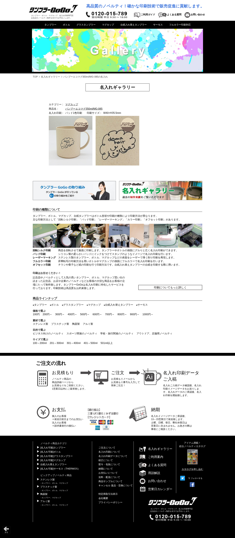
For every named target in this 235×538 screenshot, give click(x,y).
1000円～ (147, 314)
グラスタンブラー (86, 24)
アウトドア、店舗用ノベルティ (154, 333)
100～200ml (40, 343)
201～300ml (57, 343)
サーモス (158, 24)
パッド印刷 (87, 219)
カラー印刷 (133, 219)
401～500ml (91, 343)
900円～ (134, 314)
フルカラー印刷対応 (180, 24)
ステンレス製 (40, 324)
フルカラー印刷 (42, 261)
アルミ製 (88, 324)
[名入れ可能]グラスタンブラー (56, 456)
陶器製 (76, 324)
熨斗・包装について (109, 464)
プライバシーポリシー (110, 502)
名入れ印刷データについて (112, 456)
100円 (36, 314)
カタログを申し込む (192, 469)
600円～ (97, 314)
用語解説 (154, 473)
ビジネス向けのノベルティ (48, 333)
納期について (105, 468)
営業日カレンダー (160, 489)
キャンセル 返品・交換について (115, 485)
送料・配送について (109, 477)
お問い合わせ (157, 481)
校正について (105, 460)
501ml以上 (107, 343)
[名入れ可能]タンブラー (53, 447)
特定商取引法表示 (108, 494)
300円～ (60, 314)
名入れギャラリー (50, 76)
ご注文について (106, 447)
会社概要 (103, 498)
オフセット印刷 (154, 219)
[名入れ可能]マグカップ (53, 460)
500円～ (85, 314)
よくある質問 (157, 465)
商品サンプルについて (110, 481)
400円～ (72, 314)
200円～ (47, 314)
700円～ (109, 314)
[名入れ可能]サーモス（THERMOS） (60, 468)
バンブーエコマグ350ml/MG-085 (83, 108)
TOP (35, 76)
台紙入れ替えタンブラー (133, 24)
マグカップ (108, 24)
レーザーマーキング (110, 219)
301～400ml (74, 343)
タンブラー (50, 24)
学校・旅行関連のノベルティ (116, 333)
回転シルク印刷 (67, 219)
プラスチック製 (60, 324)
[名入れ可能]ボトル (50, 452)
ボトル (66, 24)
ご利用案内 (155, 457)
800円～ (122, 314)
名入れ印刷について (109, 452)
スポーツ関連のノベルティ (82, 333)
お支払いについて (108, 473)
